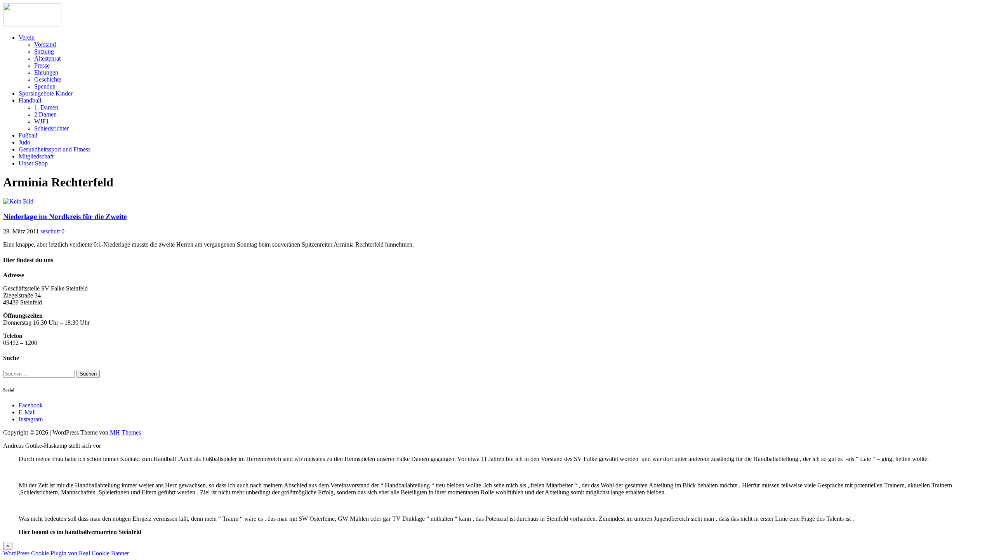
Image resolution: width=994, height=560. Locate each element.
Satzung (44, 51)
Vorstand (45, 44)
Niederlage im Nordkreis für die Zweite (65, 216)
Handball (30, 100)
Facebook (31, 405)
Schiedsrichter (51, 128)
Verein (27, 37)
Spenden (45, 86)
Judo (24, 142)
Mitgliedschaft (36, 156)
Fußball (28, 135)
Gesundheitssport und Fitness (54, 149)
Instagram (31, 419)
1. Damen (46, 107)
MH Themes (125, 432)
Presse (42, 65)
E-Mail (27, 412)
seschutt (50, 231)
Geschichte (47, 79)
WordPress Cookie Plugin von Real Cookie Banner (66, 553)
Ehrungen (46, 72)
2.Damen (45, 114)
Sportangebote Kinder (46, 93)
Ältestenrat (47, 58)
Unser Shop (33, 163)
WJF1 (41, 121)
